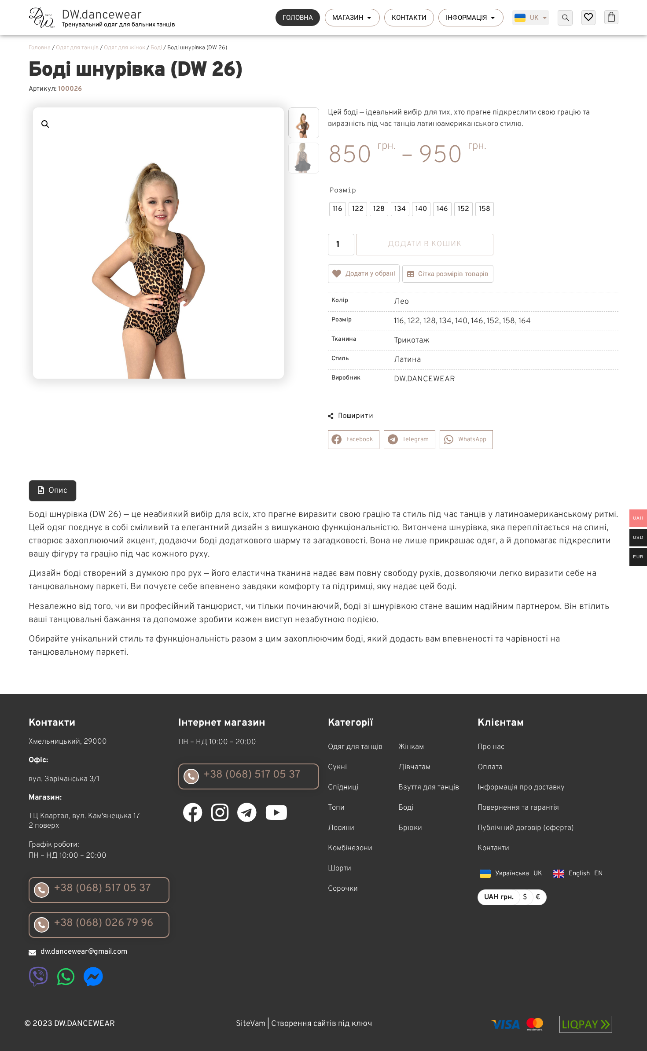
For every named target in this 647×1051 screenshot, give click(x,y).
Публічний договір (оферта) (526, 828)
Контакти (493, 848)
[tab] (53, 491)
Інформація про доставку (521, 788)
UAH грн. (499, 897)
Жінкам (411, 747)
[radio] (338, 209)
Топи (336, 808)
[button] (45, 124)
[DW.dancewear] (42, 17)
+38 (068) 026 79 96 (103, 923)
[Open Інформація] (492, 18)
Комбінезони (350, 848)
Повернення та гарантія (518, 808)
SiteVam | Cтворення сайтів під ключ (304, 1024)
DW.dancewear (102, 15)
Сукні (337, 767)
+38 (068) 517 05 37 (102, 888)
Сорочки (343, 889)
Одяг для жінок (124, 48)
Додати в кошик (425, 244)
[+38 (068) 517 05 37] (41, 890)
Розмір (343, 190)
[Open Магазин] (369, 18)
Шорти (339, 869)
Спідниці (343, 788)
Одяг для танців (77, 48)
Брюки (410, 828)
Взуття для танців (428, 788)
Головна (40, 48)
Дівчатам (414, 767)
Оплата (490, 767)
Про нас (491, 747)
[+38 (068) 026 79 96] (41, 925)
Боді (156, 48)
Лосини (341, 828)
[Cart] (611, 17)
